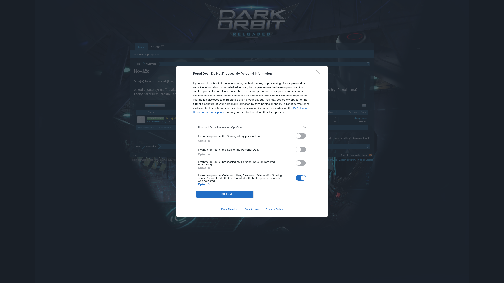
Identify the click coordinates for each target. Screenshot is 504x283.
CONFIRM (225, 194)
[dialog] (252, 141)
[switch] (301, 136)
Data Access (252, 209)
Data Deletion (229, 209)
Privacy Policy (274, 209)
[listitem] (252, 127)
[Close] (320, 74)
